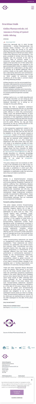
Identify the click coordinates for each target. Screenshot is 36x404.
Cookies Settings (16, 397)
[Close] (32, 380)
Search (31, 348)
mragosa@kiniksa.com (15, 307)
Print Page (6, 348)
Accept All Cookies (17, 392)
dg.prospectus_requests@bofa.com (16, 151)
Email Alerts (22, 348)
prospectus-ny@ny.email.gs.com (22, 145)
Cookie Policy (22, 387)
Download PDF (10, 42)
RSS (14, 348)
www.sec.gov (23, 125)
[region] (17, 390)
